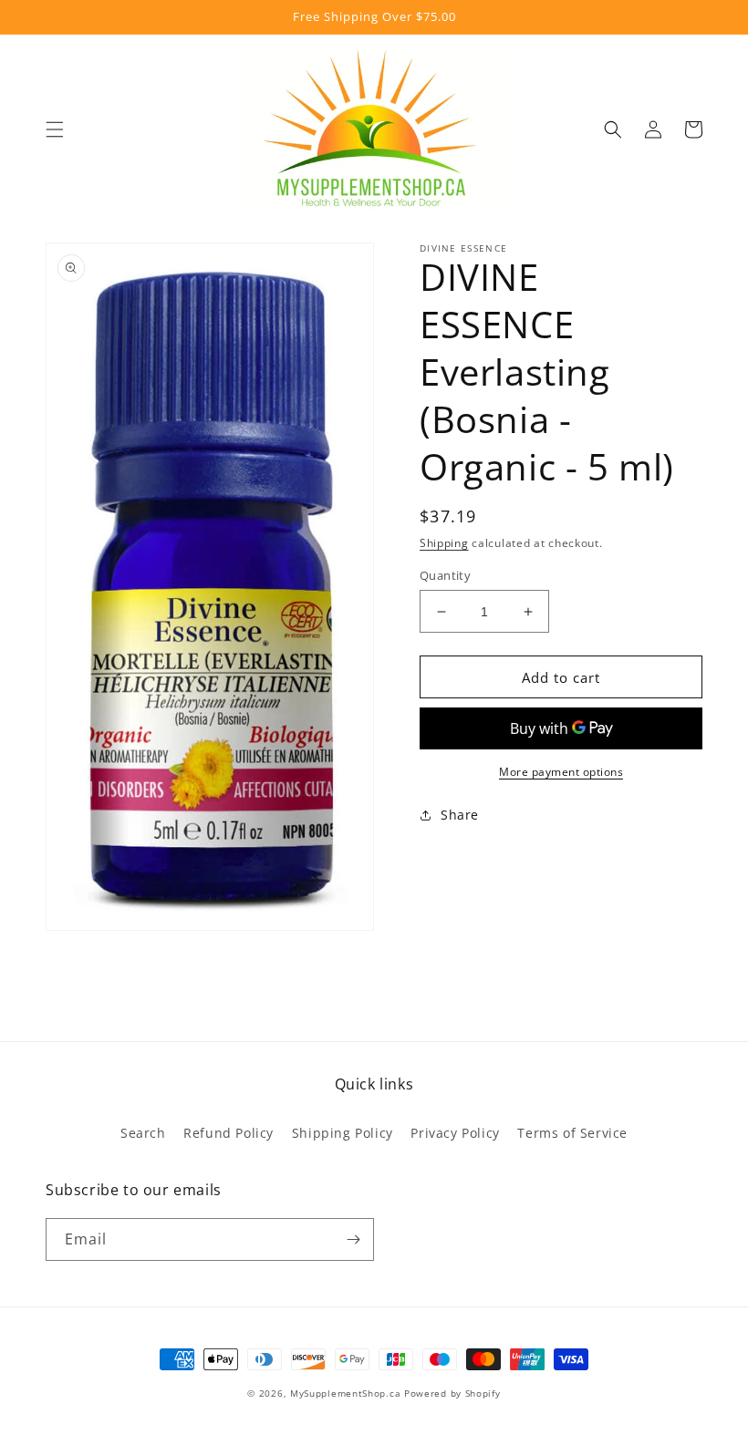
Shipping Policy (342, 1132)
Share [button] (460, 814)
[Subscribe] (353, 1239)
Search (143, 1132)
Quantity (445, 575)
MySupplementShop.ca (345, 1393)
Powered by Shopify (452, 1393)
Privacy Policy (454, 1132)
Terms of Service (572, 1132)
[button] (55, 129)
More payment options (561, 771)
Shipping (444, 543)
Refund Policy (228, 1132)
